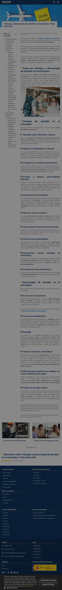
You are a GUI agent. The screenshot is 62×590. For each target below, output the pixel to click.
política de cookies (29, 586)
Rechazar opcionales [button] (48, 584)
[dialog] (31, 582)
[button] (21, 588)
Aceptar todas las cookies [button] (48, 580)
